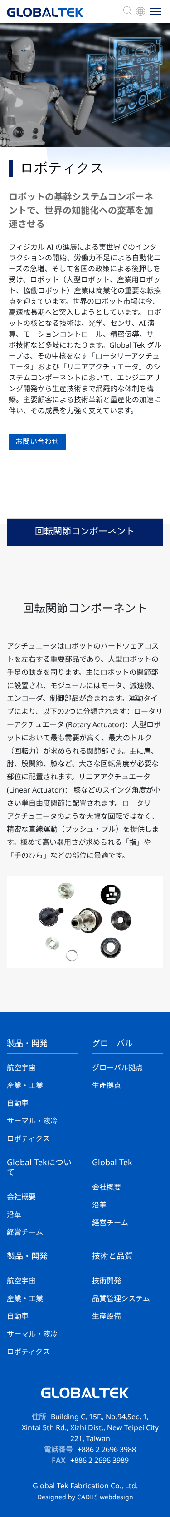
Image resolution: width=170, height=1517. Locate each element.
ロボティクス (28, 1139)
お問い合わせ (37, 442)
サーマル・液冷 (32, 1121)
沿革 (14, 1215)
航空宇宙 (21, 1068)
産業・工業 (25, 1086)
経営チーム (25, 1233)
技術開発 (106, 1281)
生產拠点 (106, 1086)
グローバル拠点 (117, 1068)
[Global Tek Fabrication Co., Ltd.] (45, 16)
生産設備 (106, 1317)
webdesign (116, 1497)
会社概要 (21, 1197)
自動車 (18, 1104)
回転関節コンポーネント (85, 532)
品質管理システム (121, 1299)
